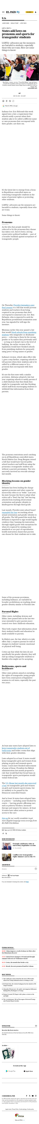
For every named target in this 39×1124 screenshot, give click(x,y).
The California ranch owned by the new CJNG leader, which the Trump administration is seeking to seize (18, 979)
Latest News (23, 23)
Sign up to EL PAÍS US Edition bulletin (15, 830)
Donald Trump (14, 23)
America (4, 869)
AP (19, 93)
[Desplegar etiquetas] (36, 868)
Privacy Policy (15, 1109)
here (27, 881)
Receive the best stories (10, 1030)
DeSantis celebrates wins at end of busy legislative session (24, 844)
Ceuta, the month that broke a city (17, 962)
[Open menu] (3, 12)
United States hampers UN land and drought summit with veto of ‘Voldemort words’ (18, 957)
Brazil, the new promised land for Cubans (20, 966)
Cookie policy (30, 1109)
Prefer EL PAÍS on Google (11, 106)
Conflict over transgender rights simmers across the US (24, 856)
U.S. (4, 18)
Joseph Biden (5, 23)
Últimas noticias (7, 947)
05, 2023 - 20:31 (19, 96)
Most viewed (6, 974)
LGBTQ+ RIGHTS (6, 28)
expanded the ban (9, 512)
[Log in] (35, 12)
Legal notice (8, 1109)
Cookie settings (23, 1109)
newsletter (6, 1026)
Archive (4, 1045)
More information (6, 877)
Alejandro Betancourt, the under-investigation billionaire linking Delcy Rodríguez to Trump (20, 989)
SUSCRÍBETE (29, 12)
